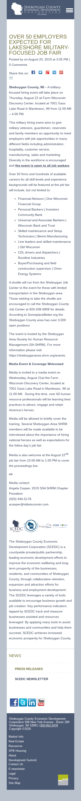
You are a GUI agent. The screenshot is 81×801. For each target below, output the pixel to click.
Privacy (13, 778)
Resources (15, 746)
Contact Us (16, 764)
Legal (12, 773)
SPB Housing (17, 750)
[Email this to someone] (11, 78)
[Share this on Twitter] (40, 72)
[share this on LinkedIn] (54, 72)
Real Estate (16, 741)
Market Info (16, 736)
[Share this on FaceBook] (33, 72)
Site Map (14, 783)
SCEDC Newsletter (31, 679)
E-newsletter (17, 769)
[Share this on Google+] (47, 72)
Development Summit (23, 760)
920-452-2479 (49, 725)
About (12, 755)
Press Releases (29, 669)
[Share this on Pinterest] (61, 72)
